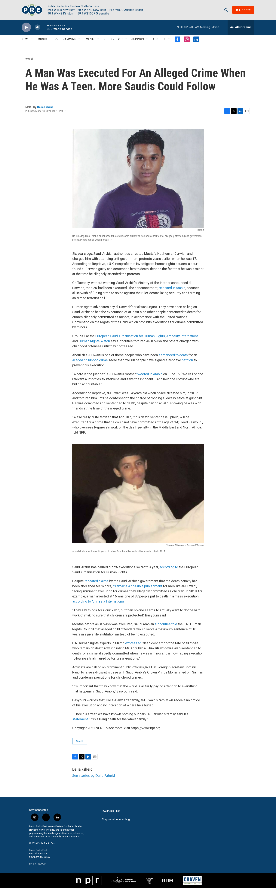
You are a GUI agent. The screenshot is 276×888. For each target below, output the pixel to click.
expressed (133, 643)
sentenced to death (173, 355)
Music (42, 39)
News (26, 39)
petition (187, 360)
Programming (65, 39)
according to (168, 567)
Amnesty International (182, 336)
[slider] (43, 27)
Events (89, 39)
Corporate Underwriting (116, 819)
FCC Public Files (111, 811)
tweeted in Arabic (149, 374)
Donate (245, 10)
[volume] (37, 27)
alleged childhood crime (90, 360)
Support (138, 39)
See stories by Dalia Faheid (93, 775)
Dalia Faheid (45, 107)
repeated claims (96, 581)
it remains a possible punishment (137, 586)
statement (80, 719)
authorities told (166, 624)
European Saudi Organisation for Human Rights (130, 336)
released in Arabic (172, 288)
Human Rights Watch (94, 341)
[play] (26, 27)
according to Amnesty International (98, 601)
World (29, 59)
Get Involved (113, 39)
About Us (160, 39)
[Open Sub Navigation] (32, 39)
